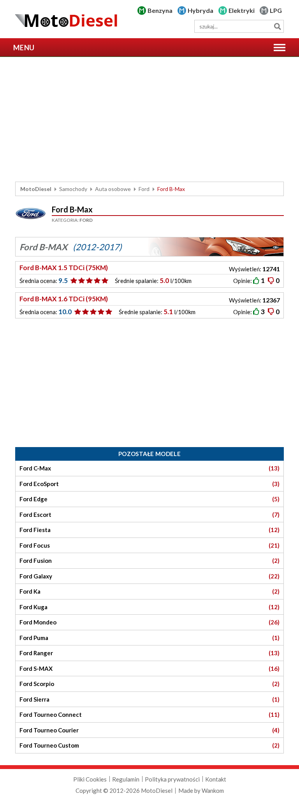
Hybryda (200, 10)
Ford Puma (149, 637)
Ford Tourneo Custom (149, 745)
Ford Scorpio (149, 683)
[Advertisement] (149, 119)
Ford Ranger (149, 652)
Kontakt (215, 779)
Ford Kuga (149, 606)
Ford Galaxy (149, 576)
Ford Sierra (149, 699)
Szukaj (277, 26)
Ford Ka (149, 591)
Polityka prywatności (172, 779)
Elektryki (242, 10)
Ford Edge (149, 498)
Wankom (213, 790)
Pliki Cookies (90, 779)
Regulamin (125, 779)
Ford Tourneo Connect (149, 714)
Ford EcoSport (149, 483)
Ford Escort (149, 514)
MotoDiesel (35, 189)
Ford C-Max (149, 468)
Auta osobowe (113, 189)
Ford (144, 189)
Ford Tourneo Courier (149, 730)
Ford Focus (149, 545)
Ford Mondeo (149, 622)
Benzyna (160, 10)
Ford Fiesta (149, 529)
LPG (276, 10)
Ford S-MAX (149, 668)
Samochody (73, 189)
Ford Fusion (149, 560)
